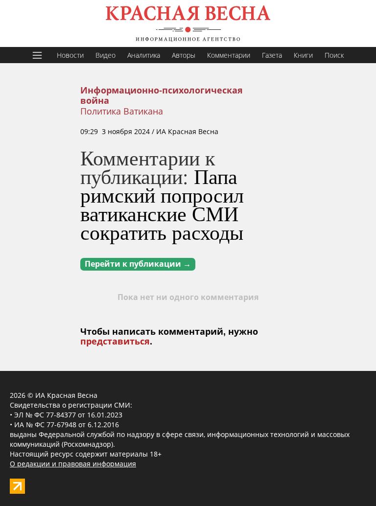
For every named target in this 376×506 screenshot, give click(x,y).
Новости (70, 55)
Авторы (183, 55)
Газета (272, 55)
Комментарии (228, 55)
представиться (115, 341)
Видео (105, 55)
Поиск (334, 55)
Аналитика (143, 55)
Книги (303, 55)
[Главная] (188, 23)
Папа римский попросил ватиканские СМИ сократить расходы (162, 204)
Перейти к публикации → (138, 264)
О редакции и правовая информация (73, 463)
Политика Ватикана (121, 111)
